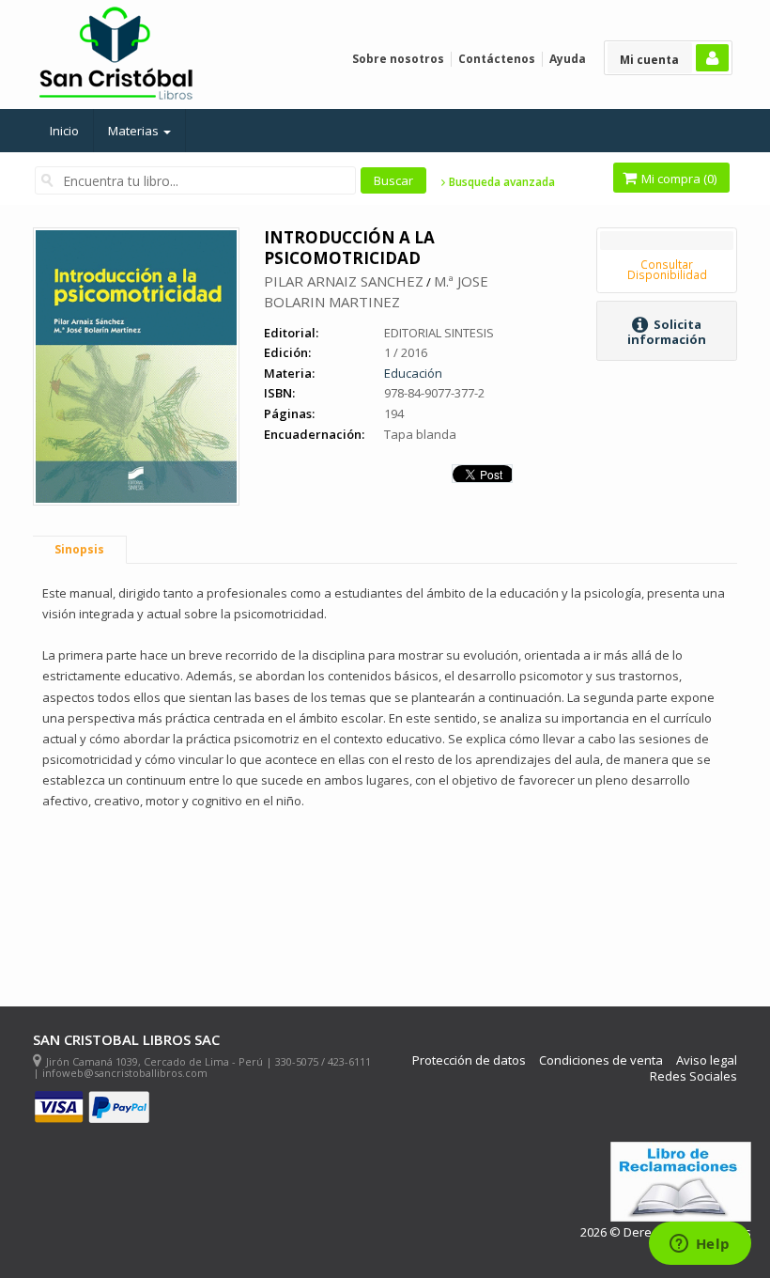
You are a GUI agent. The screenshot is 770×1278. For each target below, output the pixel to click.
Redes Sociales (693, 1076)
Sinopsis (79, 549)
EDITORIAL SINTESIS (439, 332)
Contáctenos (496, 59)
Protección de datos (469, 1060)
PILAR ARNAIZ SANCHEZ (344, 281)
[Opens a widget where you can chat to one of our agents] (699, 1245)
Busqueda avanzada (500, 182)
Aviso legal (706, 1060)
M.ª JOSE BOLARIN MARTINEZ (376, 291)
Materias (135, 130)
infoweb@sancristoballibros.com (125, 1073)
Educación (413, 373)
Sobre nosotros (398, 59)
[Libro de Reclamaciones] (680, 1182)
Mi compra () (677, 178)
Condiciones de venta (601, 1060)
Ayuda (567, 59)
